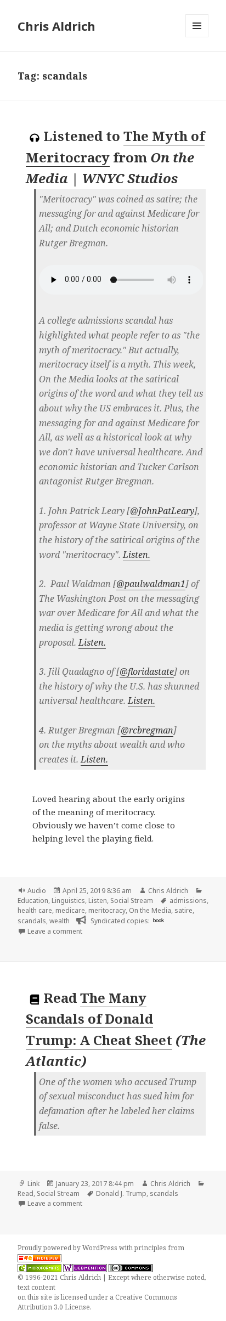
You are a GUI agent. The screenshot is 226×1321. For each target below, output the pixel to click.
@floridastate (147, 671)
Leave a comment (54, 931)
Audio (36, 890)
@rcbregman (147, 730)
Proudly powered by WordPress (68, 1247)
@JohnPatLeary (162, 511)
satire (183, 910)
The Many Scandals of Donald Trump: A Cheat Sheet (99, 1019)
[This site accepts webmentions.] (85, 1268)
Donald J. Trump (121, 1193)
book (158, 920)
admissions (188, 900)
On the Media (150, 910)
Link (33, 1183)
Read (25, 1193)
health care (35, 910)
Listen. (136, 555)
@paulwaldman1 (150, 584)
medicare (70, 910)
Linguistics (68, 900)
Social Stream (131, 900)
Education (33, 900)
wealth (59, 920)
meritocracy (107, 910)
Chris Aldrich (56, 26)
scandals (32, 920)
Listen (97, 900)
